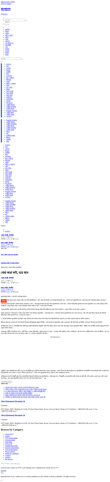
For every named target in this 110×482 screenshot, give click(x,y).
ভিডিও (8, 132)
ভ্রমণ (7, 85)
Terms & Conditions (12, 453)
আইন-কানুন (9, 95)
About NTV (9, 434)
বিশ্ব (7, 66)
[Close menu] (2, 61)
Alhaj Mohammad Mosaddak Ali (13, 401)
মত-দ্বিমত (9, 76)
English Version (11, 111)
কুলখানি (7, 49)
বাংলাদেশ (6, 9)
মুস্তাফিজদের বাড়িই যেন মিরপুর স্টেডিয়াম (10, 263)
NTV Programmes (11, 438)
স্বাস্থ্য (8, 82)
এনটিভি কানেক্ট (10, 114)
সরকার (7, 31)
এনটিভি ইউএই (10, 109)
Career (7, 436)
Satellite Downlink (11, 446)
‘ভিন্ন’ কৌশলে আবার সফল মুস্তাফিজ (9, 254)
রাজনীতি (7, 29)
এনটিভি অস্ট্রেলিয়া (11, 124)
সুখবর (6, 39)
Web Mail (8, 442)
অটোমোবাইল (9, 99)
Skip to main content (8, 2)
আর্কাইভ (8, 139)
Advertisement (10, 440)
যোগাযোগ (8, 116)
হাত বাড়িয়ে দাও (9, 43)
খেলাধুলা (8, 68)
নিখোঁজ (7, 53)
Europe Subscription (12, 448)
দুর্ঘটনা (6, 37)
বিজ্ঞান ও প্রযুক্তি (11, 84)
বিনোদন (8, 70)
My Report (9, 459)
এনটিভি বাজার (10, 112)
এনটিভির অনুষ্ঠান (10, 135)
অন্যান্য (7, 41)
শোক (6, 47)
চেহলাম (7, 51)
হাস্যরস (8, 101)
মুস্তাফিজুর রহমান (6, 382)
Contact (7, 455)
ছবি (7, 134)
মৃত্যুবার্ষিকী (8, 45)
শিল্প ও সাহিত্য (10, 78)
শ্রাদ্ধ (6, 55)
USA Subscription (11, 450)
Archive (8, 457)
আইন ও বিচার (9, 35)
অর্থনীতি (8, 72)
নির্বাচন (8, 89)
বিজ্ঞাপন (8, 137)
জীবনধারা (8, 80)
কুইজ (7, 141)
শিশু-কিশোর (9, 103)
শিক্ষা (7, 74)
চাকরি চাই (9, 97)
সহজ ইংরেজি (9, 91)
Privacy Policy (10, 451)
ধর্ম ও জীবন (9, 87)
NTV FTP (8, 444)
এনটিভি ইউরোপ (10, 105)
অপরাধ (7, 33)
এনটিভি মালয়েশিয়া (11, 107)
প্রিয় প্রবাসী (9, 93)
